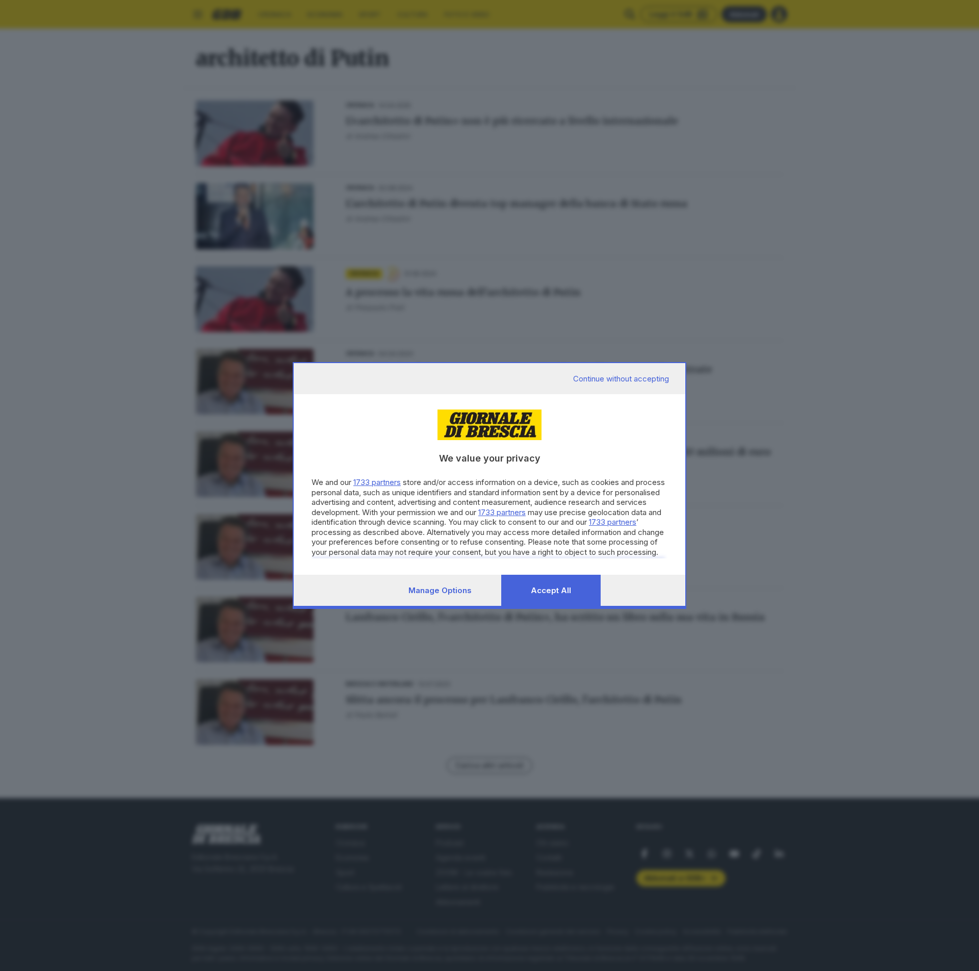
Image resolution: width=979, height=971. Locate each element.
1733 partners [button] (377, 482)
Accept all (551, 590)
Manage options (440, 590)
